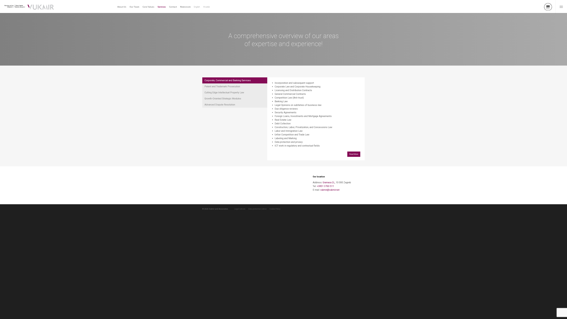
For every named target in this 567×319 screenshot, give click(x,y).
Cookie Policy (274, 209)
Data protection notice (257, 209)
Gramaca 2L (329, 182)
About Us (121, 7)
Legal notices (239, 209)
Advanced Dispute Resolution (220, 104)
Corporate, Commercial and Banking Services (228, 80)
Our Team (134, 7)
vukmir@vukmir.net (329, 189)
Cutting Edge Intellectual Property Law (224, 92)
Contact (173, 7)
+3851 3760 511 (325, 186)
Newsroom (185, 7)
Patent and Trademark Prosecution (222, 86)
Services (162, 7)
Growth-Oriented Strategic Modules (223, 98)
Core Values (148, 7)
